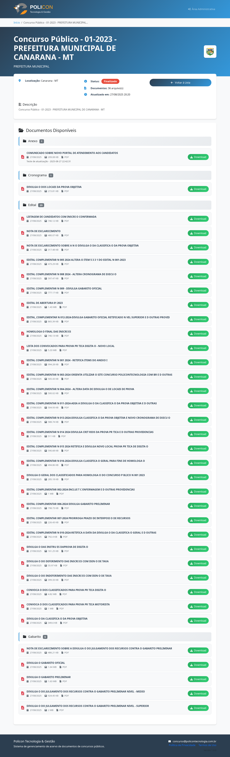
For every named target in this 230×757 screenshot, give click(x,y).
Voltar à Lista (182, 82)
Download (199, 157)
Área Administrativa (203, 9)
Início (17, 22)
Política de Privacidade (182, 745)
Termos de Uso (207, 745)
